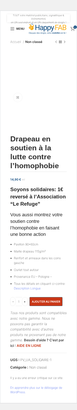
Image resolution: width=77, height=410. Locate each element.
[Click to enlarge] (17, 97)
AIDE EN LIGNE (29, 345)
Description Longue (27, 288)
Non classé (33, 42)
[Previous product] (56, 42)
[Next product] (64, 42)
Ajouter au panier (46, 301)
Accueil (16, 42)
